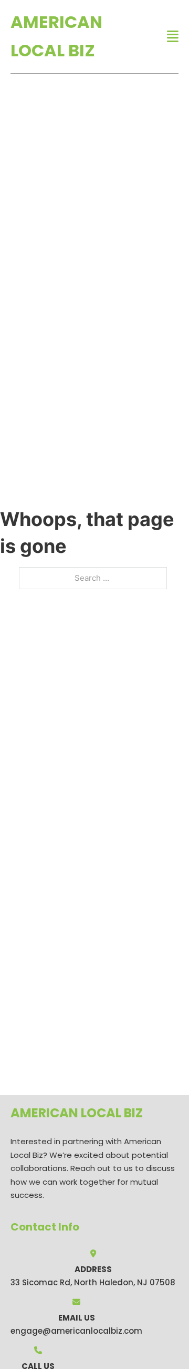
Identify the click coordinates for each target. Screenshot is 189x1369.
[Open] (172, 36)
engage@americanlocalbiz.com (76, 1330)
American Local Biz (56, 36)
